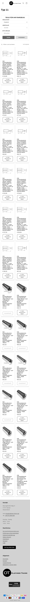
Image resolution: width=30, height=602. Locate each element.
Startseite (5, 558)
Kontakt (5, 560)
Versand (5, 541)
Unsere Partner (7, 562)
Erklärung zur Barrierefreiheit (11, 533)
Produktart (6, 19)
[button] (3, 3)
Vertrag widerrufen (9, 547)
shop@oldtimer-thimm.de (12, 513)
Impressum (6, 539)
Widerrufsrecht (7, 537)
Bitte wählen (6, 30)
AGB (4, 543)
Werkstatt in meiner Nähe (9, 564)
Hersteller (6, 25)
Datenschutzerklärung (9, 535)
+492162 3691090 (10, 515)
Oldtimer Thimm (17, 600)
